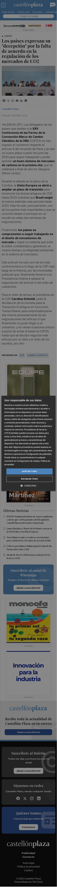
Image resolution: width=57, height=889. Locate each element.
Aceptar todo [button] (29, 471)
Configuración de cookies (28, 461)
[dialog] (28, 443)
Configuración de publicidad (38, 454)
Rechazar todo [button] (29, 479)
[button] (28, 485)
